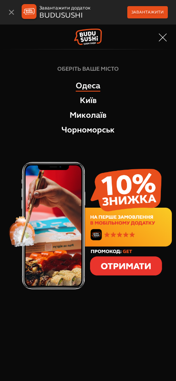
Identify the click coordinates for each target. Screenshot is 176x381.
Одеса (88, 85)
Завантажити (147, 12)
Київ (88, 100)
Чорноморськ (88, 129)
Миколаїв (88, 115)
